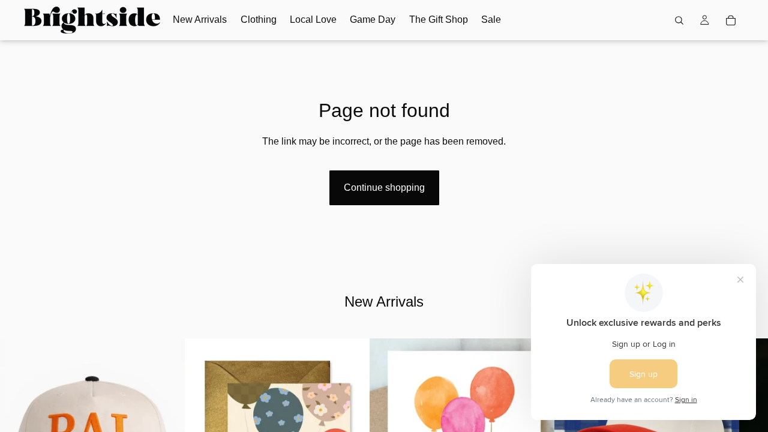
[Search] (679, 20)
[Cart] (731, 20)
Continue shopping (384, 187)
